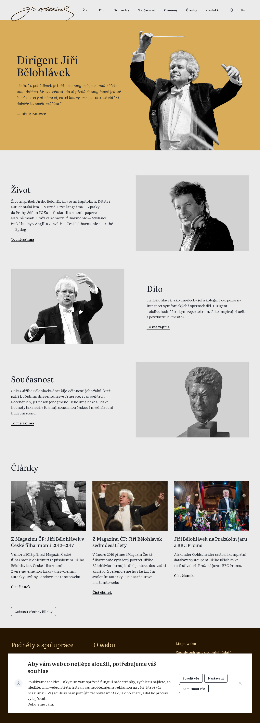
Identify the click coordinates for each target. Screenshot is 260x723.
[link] (243, 10)
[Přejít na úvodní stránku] (42, 13)
